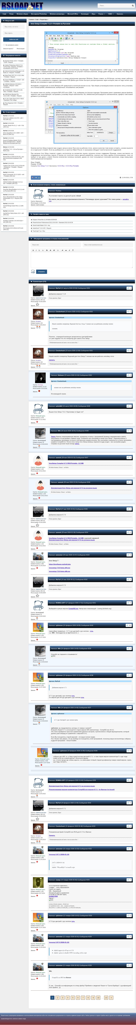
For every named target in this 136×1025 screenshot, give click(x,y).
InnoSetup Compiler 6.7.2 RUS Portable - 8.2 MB (66, 538)
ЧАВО (110, 14)
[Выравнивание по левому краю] (47, 250)
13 (106, 998)
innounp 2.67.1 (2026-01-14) (59, 854)
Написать (120, 14)
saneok (58, 457)
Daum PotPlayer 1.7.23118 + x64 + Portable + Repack (13, 80)
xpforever (59, 625)
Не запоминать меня (12, 45)
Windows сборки (22, 14)
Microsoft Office (73, 14)
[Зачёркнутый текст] (43, 250)
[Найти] (133, 6)
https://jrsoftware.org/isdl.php (60, 564)
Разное (100, 14)
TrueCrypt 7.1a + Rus (39, 231)
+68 (36, 177)
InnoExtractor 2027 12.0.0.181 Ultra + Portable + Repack (13, 90)
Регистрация (20, 48)
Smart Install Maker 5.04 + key (41, 225)
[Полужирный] (33, 250)
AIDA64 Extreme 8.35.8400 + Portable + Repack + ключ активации (12, 85)
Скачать (52, 835)
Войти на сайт (13, 39)
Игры (93, 14)
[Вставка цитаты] (66, 250)
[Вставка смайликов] (58, 250)
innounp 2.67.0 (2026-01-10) (59, 942)
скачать (52, 360)
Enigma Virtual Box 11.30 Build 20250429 (45, 219)
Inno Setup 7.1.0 (43, 166)
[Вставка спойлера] (73, 250)
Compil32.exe (73, 608)
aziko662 (59, 406)
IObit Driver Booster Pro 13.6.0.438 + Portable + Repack (12, 95)
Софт (4, 14)
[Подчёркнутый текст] (39, 250)
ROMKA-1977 (60, 603)
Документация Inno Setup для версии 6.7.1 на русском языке (72, 786)
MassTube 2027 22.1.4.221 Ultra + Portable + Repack (13, 76)
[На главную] (28, 5)
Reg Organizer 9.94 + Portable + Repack (13, 103)
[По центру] (50, 250)
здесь (77, 443)
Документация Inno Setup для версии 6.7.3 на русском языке (74, 488)
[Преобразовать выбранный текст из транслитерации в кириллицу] (69, 250)
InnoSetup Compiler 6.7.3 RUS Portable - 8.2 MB (66, 463)
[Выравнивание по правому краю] (54, 250)
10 (98, 998)
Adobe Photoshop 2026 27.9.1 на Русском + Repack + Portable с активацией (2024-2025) (13, 67)
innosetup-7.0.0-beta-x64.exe (59, 568)
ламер (58, 880)
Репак (11, 14)
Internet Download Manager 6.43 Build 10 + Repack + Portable (13, 71)
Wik (59, 431)
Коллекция (85, 14)
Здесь (53, 436)
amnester (59, 555)
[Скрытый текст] (62, 250)
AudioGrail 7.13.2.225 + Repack (42, 228)
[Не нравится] (32, 177)
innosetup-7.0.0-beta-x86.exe (59, 571)
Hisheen (61, 375)
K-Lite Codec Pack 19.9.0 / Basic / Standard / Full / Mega (13, 99)
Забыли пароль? (8, 48)
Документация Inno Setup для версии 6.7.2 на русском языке (72, 540)
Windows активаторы (57, 14)
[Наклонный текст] (36, 250)
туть (91, 631)
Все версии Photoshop (39, 14)
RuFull (58, 288)
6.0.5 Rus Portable (72, 166)
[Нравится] (39, 177)
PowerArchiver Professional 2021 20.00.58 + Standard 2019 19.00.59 (53, 222)
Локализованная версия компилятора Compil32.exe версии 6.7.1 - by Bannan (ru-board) (82, 789)
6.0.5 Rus (61, 166)
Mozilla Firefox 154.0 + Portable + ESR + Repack (13, 61)
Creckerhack (60, 311)
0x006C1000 (53, 896)
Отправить (41, 271)
